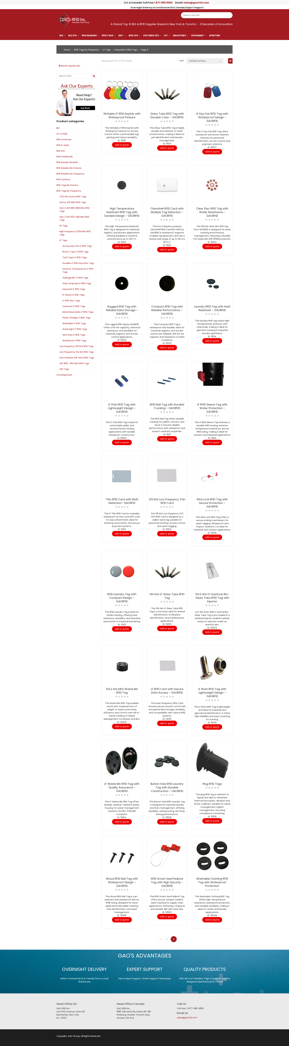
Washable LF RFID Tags (74, 323)
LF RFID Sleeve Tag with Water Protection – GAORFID (212, 408)
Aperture (214, 35)
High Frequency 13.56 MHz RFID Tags (75, 233)
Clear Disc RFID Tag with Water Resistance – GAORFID (212, 212)
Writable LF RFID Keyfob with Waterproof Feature (121, 115)
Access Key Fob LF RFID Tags (77, 246)
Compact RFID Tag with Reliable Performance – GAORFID (167, 310)
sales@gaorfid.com (196, 2)
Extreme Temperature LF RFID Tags (77, 270)
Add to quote (122, 144)
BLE (61, 35)
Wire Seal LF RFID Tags (73, 334)
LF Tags (107, 49)
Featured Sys (151, 35)
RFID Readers (89, 35)
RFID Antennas (63, 139)
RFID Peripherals (64, 156)
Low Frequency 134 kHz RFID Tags (76, 351)
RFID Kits (60, 150)
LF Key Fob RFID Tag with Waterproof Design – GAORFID (212, 117)
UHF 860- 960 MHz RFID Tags (74, 363)
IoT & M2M (61, 133)
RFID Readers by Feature (68, 168)
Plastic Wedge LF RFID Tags (76, 317)
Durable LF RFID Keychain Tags (78, 263)
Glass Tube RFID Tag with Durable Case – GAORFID (167, 115)
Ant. (121, 35)
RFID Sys (133, 35)
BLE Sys (72, 35)
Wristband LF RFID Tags (74, 340)
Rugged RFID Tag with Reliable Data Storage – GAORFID (122, 310)
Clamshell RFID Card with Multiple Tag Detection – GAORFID (167, 212)
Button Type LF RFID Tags (75, 251)
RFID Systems (63, 179)
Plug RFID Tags (212, 784)
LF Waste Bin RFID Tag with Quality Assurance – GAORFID (121, 787)
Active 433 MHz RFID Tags (72, 202)
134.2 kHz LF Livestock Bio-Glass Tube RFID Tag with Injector (212, 597)
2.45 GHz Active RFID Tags (72, 196)
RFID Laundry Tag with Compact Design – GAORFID (121, 597)
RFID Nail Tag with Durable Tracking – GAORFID (167, 406)
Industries (179, 35)
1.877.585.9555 (163, 2)
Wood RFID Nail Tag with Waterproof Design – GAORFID (122, 882)
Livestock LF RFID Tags (73, 306)
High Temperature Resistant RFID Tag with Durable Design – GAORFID (121, 212)
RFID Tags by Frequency (86, 49)
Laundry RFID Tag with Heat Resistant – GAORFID (212, 308)
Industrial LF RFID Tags (126, 49)
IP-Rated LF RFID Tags (73, 294)
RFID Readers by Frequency (70, 173)
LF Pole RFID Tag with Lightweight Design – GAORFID (122, 408)
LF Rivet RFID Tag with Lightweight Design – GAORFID (212, 692)
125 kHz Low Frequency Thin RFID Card (167, 501)
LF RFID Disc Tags (71, 300)
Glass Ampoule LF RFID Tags (76, 283)
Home (67, 49)
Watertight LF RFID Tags (74, 329)
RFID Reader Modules (67, 162)
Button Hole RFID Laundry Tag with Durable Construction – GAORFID (167, 787)
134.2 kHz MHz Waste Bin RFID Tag (122, 690)
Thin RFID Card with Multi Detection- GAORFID (122, 501)
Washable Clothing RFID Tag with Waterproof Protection (212, 882)
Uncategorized (64, 374)
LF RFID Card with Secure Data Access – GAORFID (167, 690)
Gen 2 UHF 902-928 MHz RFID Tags (74, 218)
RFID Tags (107, 35)
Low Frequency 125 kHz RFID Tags (76, 346)
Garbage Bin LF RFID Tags (75, 277)
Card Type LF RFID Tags (74, 257)
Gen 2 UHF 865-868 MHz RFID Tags (74, 209)
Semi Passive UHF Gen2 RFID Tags (76, 357)
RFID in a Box (62, 145)
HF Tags (63, 225)
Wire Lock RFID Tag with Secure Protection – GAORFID (212, 502)
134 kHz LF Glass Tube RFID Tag (167, 596)
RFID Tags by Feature (67, 185)
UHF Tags (64, 369)
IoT (166, 35)
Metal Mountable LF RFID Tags (77, 311)
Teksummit (197, 35)
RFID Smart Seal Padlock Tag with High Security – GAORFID (167, 882)
